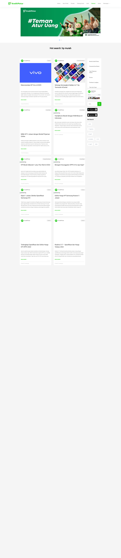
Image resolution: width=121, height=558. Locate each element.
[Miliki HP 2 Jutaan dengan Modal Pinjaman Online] (35, 122)
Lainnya (49, 60)
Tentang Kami (80, 3)
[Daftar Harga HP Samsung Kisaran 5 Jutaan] (69, 192)
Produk (73, 3)
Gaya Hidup (48, 110)
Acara (99, 3)
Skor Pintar (65, 3)
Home (58, 3)
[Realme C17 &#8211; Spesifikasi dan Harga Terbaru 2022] (69, 232)
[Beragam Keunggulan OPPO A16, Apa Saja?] (69, 162)
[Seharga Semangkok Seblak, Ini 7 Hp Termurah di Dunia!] (69, 73)
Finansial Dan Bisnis (80, 60)
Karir (87, 3)
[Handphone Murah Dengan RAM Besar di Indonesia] (69, 113)
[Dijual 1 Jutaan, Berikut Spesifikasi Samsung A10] (35, 192)
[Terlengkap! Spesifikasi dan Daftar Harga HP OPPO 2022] (35, 232)
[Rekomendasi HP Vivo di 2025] (35, 73)
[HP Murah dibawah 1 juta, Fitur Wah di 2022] (35, 162)
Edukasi (93, 3)
